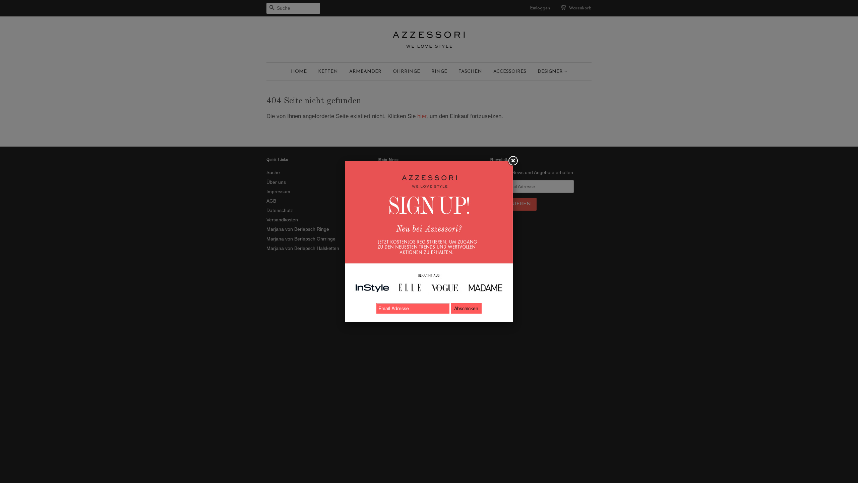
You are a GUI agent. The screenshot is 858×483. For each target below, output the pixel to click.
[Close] (513, 161)
